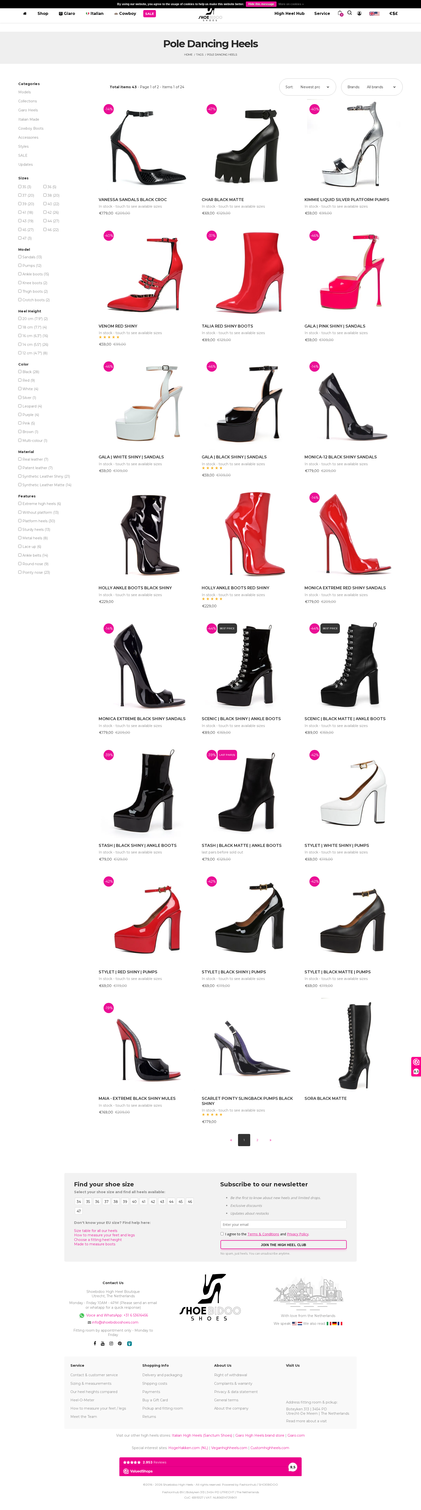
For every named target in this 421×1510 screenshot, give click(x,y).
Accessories (28, 137)
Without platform (40, 512)
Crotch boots (36, 300)
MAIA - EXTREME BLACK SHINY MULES (137, 1098)
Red (28, 380)
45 (28, 230)
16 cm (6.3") (35, 336)
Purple (30, 415)
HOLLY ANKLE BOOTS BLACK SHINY (135, 588)
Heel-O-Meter (82, 1400)
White (30, 389)
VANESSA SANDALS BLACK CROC (133, 199)
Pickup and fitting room (162, 1408)
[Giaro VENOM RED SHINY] (148, 272)
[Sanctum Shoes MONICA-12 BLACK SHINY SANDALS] (354, 403)
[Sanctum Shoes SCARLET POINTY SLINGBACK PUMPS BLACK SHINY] (251, 1044)
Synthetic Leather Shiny (46, 476)
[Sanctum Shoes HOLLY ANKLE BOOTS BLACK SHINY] (148, 534)
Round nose (35, 564)
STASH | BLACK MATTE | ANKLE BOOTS (242, 845)
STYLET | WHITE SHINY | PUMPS (337, 845)
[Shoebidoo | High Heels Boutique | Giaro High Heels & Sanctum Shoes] (210, 12)
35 (26, 187)
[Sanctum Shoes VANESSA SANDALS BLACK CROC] (148, 146)
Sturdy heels (36, 529)
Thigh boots (35, 291)
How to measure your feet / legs (98, 1408)
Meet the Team (83, 1416)
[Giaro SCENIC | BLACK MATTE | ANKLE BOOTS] (354, 665)
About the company (231, 1408)
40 (53, 204)
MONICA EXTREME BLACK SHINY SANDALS (142, 718)
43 (27, 221)
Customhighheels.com (269, 1448)
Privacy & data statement (236, 1392)
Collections (27, 101)
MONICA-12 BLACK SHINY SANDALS (341, 457)
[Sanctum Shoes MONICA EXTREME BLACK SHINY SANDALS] (148, 665)
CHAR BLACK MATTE (223, 199)
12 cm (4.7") (35, 353)
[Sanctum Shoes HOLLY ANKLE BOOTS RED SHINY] (251, 534)
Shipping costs (154, 1383)
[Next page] (270, 1140)
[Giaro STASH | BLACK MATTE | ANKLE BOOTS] (251, 791)
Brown (30, 432)
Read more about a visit (306, 1421)
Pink (28, 423)
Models (24, 92)
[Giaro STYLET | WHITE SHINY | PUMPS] (354, 791)
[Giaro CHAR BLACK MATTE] (251, 146)
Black (30, 372)
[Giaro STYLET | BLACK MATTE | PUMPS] (354, 918)
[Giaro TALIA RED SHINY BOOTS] (251, 272)
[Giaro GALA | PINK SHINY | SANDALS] (354, 272)
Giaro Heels (28, 110)
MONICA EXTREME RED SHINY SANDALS (345, 588)
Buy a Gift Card (155, 1400)
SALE (23, 155)
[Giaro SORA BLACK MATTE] (354, 1044)
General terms (226, 1400)
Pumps (31, 265)
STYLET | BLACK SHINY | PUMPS (234, 972)
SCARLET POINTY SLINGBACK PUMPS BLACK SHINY (247, 1101)
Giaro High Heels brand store (259, 1435)
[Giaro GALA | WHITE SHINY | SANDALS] (148, 403)
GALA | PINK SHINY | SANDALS (335, 326)
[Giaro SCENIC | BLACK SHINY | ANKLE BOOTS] (251, 665)
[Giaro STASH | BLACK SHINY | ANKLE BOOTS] (148, 791)
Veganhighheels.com (229, 1448)
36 (52, 187)
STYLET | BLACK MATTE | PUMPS (338, 972)
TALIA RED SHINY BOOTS (227, 326)
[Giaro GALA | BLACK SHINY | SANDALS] (251, 403)
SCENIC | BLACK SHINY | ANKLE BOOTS (241, 718)
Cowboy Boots (30, 128)
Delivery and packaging (162, 1375)
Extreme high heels (41, 504)
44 (53, 221)
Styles (23, 146)
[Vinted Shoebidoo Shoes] (129, 1344)
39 (28, 204)
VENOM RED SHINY (118, 326)
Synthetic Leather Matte (46, 485)
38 (53, 195)
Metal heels (35, 538)
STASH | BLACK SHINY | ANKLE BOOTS (138, 845)
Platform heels (38, 521)
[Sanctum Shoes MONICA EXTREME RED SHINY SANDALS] (354, 534)
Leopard (32, 406)
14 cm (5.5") (35, 344)
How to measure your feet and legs (104, 1235)
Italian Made (28, 119)
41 (27, 212)
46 (53, 230)
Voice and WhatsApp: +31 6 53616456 (116, 1315)
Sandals (32, 257)
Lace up (31, 546)
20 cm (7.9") (35, 319)
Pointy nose (36, 572)
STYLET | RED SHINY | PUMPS (128, 972)
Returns (149, 1416)
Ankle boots (35, 274)
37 (28, 195)
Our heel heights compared (93, 1392)
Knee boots (34, 283)
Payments (151, 1392)
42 (53, 212)
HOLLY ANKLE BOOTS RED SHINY (235, 588)
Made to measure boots (94, 1244)
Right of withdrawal (230, 1375)
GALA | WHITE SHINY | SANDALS (131, 457)
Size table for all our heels (95, 1231)
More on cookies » (291, 4)
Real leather (35, 459)
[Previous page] (231, 1140)
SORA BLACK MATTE (326, 1098)
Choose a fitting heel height (98, 1240)
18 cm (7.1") (34, 327)
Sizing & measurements (90, 1383)
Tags (199, 54)
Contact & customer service (94, 1375)
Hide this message (261, 4)
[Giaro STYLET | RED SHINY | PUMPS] (148, 918)
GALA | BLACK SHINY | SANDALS (234, 457)
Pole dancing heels (222, 54)
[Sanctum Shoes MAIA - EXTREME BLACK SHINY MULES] (148, 1044)
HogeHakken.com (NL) (188, 1448)
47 (27, 238)
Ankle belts (35, 555)
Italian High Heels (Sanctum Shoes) (202, 1435)
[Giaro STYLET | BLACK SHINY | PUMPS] (251, 918)
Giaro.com (296, 1435)
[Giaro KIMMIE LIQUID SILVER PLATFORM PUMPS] (354, 146)
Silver (29, 398)
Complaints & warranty (233, 1383)
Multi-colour (34, 440)
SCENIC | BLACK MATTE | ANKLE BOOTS (345, 718)
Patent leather (37, 468)
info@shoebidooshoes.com (115, 1322)
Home (188, 54)
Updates (25, 164)
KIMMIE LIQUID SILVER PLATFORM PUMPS (347, 199)
